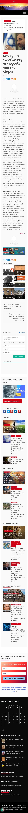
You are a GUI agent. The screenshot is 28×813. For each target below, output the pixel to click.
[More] (14, 79)
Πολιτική (13, 545)
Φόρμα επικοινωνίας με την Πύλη (10, 795)
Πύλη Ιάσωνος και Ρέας (14, 6)
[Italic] (6, 342)
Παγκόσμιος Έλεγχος (16, 543)
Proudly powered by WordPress (11, 807)
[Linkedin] (9, 79)
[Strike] (10, 342)
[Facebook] (4, 79)
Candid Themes (18, 809)
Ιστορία (13, 436)
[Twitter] (7, 79)
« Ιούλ (2, 730)
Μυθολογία (8, 418)
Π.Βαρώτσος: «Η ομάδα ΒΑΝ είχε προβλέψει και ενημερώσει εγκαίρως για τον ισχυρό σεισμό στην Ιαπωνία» (18, 573)
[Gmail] (12, 79)
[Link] (19, 342)
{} (21, 342)
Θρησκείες (5, 52)
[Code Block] (17, 342)
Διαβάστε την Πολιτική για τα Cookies (12, 776)
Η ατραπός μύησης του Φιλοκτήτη (17, 460)
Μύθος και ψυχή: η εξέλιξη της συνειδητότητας (13, 428)
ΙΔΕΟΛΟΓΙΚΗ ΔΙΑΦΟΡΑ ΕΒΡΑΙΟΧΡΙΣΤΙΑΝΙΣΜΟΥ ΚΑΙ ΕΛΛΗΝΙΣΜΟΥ (12, 306)
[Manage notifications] (3, 809)
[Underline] (8, 342)
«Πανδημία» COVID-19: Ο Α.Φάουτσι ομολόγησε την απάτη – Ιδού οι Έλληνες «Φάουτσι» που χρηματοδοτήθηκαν (18, 612)
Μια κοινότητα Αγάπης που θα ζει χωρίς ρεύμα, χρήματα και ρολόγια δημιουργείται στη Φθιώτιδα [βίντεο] (17, 510)
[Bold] (4, 342)
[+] (23, 342)
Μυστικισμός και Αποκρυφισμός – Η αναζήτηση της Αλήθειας (17, 494)
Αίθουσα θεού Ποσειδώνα (11, 401)
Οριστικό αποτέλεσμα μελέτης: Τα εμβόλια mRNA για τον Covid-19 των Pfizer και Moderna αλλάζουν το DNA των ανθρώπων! (18, 633)
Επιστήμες (14, 565)
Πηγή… (22, 233)
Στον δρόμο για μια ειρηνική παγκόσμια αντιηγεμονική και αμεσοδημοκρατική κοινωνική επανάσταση (18, 553)
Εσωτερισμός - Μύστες (16, 489)
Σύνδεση (22, 332)
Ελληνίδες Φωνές (10, 523)
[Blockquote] (15, 342)
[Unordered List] (13, 342)
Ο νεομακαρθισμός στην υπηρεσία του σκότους (12, 597)
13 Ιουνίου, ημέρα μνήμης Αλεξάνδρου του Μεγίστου (13, 534)
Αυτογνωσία (8, 469)
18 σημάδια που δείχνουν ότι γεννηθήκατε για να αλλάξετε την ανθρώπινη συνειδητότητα (12, 477)
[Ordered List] (12, 342)
